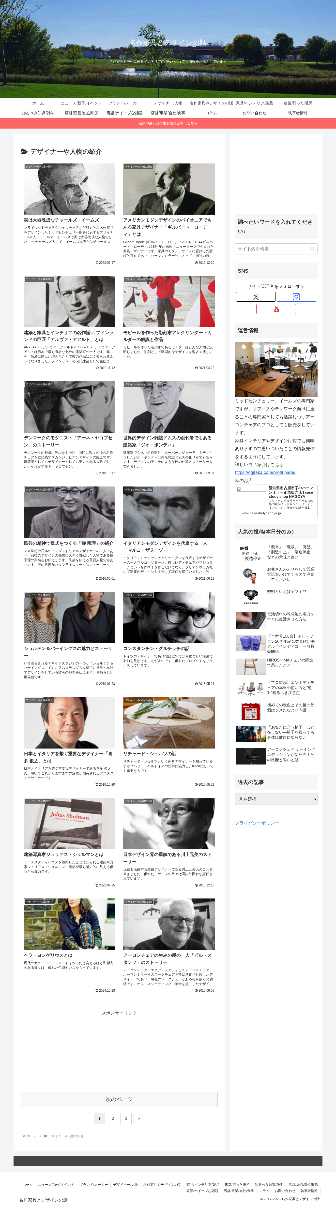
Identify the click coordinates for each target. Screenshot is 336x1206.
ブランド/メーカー (93, 1185)
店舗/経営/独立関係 (303, 1185)
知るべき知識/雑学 (269, 1185)
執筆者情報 (309, 1191)
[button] (312, 249)
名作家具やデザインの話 (162, 1185)
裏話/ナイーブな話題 (202, 1191)
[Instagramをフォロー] (296, 297)
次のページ (119, 1099)
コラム (264, 1191)
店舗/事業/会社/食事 (239, 1191)
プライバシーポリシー (257, 823)
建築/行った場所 (237, 1185)
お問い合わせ (285, 1191)
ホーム (27, 1185)
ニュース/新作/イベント (56, 1185)
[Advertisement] (119, 1051)
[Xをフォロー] (256, 297)
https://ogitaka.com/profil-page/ (265, 472)
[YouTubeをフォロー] (276, 309)
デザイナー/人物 (125, 1185)
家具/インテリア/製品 (202, 1185)
